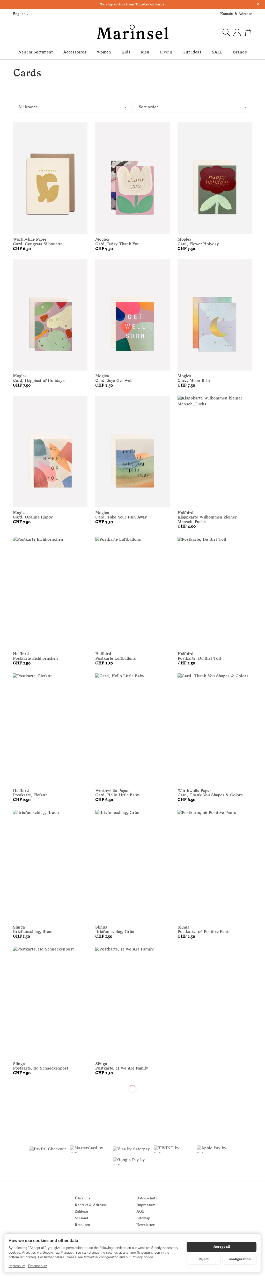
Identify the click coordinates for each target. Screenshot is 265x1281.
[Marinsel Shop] (132, 32)
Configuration (240, 1259)
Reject (203, 1259)
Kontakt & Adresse (236, 14)
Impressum (17, 1266)
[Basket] (248, 32)
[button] (132, 107)
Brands (240, 52)
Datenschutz (37, 1266)
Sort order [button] (148, 107)
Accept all (222, 1246)
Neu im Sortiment (35, 52)
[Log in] (237, 32)
